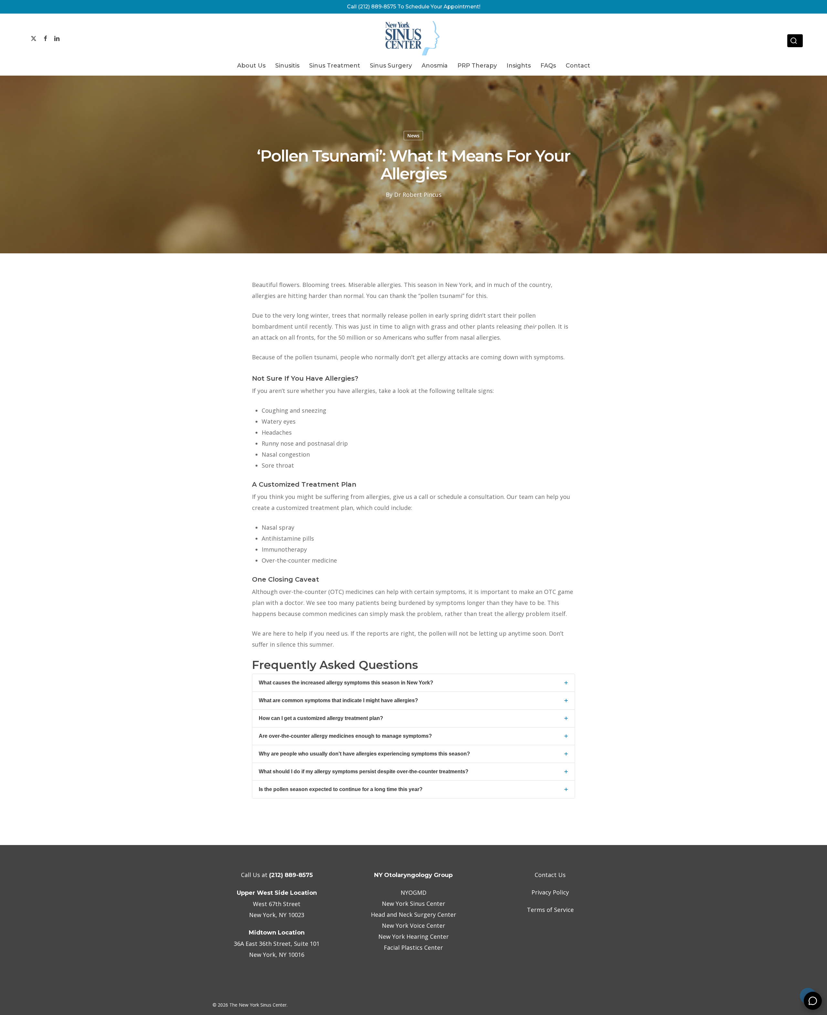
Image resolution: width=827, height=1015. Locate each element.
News (413, 135)
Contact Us (550, 875)
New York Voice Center (413, 925)
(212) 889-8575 (291, 875)
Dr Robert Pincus (418, 194)
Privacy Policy (550, 892)
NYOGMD (413, 892)
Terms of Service (550, 910)
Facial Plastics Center (413, 947)
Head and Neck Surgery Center (413, 914)
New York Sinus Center (413, 903)
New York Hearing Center (413, 936)
